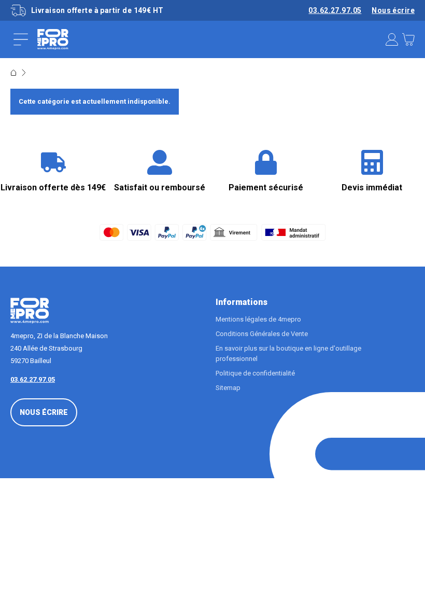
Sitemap (228, 388)
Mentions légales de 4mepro (258, 319)
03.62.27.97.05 (334, 10)
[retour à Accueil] (13, 72)
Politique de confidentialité (255, 373)
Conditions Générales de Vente (262, 334)
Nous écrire (393, 10)
